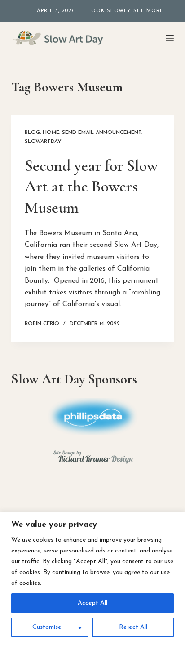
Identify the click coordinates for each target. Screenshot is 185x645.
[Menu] (170, 38)
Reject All (133, 627)
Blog (32, 132)
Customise (47, 627)
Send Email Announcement (101, 132)
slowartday (43, 141)
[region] (92, 578)
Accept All (92, 603)
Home (51, 132)
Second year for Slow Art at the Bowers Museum (91, 187)
